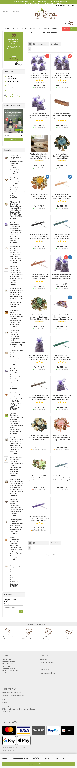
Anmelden (13, 139)
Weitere (55, 29)
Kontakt (42, 666)
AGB (3, 699)
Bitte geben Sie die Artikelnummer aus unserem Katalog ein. (13, 602)
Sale (66, 29)
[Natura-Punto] (46, 13)
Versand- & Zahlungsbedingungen (13, 695)
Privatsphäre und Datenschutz (12, 692)
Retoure (5, 703)
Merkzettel (72, 5)
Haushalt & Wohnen (28, 29)
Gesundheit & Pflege (12, 29)
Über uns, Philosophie (47, 662)
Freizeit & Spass (44, 29)
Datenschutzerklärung (7, 760)
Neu (74, 29)
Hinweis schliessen (38, 763)
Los (21, 611)
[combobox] (55, 44)
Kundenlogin (61, 5)
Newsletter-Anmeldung (47, 673)
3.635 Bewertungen (13, 59)
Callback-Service (45, 669)
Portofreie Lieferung (33, 3)
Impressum (43, 659)
